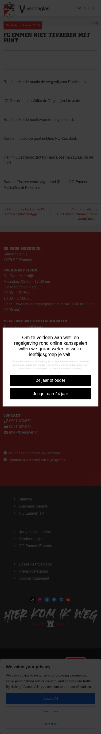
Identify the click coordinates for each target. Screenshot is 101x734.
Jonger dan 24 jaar (50, 393)
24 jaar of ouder (50, 380)
